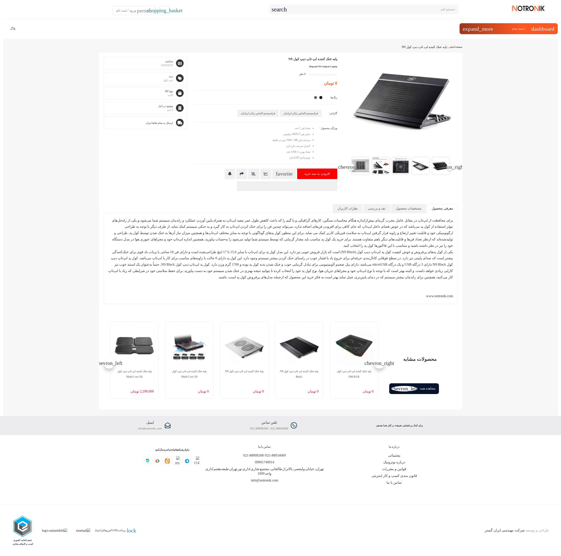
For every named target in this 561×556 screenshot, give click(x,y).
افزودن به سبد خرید (317, 173)
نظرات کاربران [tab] (347, 208)
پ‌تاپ (366, 226)
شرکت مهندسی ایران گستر (505, 530)
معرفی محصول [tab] (442, 208)
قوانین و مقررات (394, 469)
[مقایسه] (253, 174)
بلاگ (13, 28)
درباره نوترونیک (394, 462)
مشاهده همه (413, 388)
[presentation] (450, 167)
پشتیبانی (394, 455)
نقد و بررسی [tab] (376, 208)
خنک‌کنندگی (120, 252)
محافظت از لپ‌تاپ (432, 220)
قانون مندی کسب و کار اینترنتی (394, 476)
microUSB (380, 264)
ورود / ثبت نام (134, 11)
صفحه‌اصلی (455, 46)
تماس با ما (394, 482)
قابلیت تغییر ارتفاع (413, 233)
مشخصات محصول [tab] (408, 208)
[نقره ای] (315, 97)
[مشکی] (321, 97)
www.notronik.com (439, 296)
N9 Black (168, 264)
